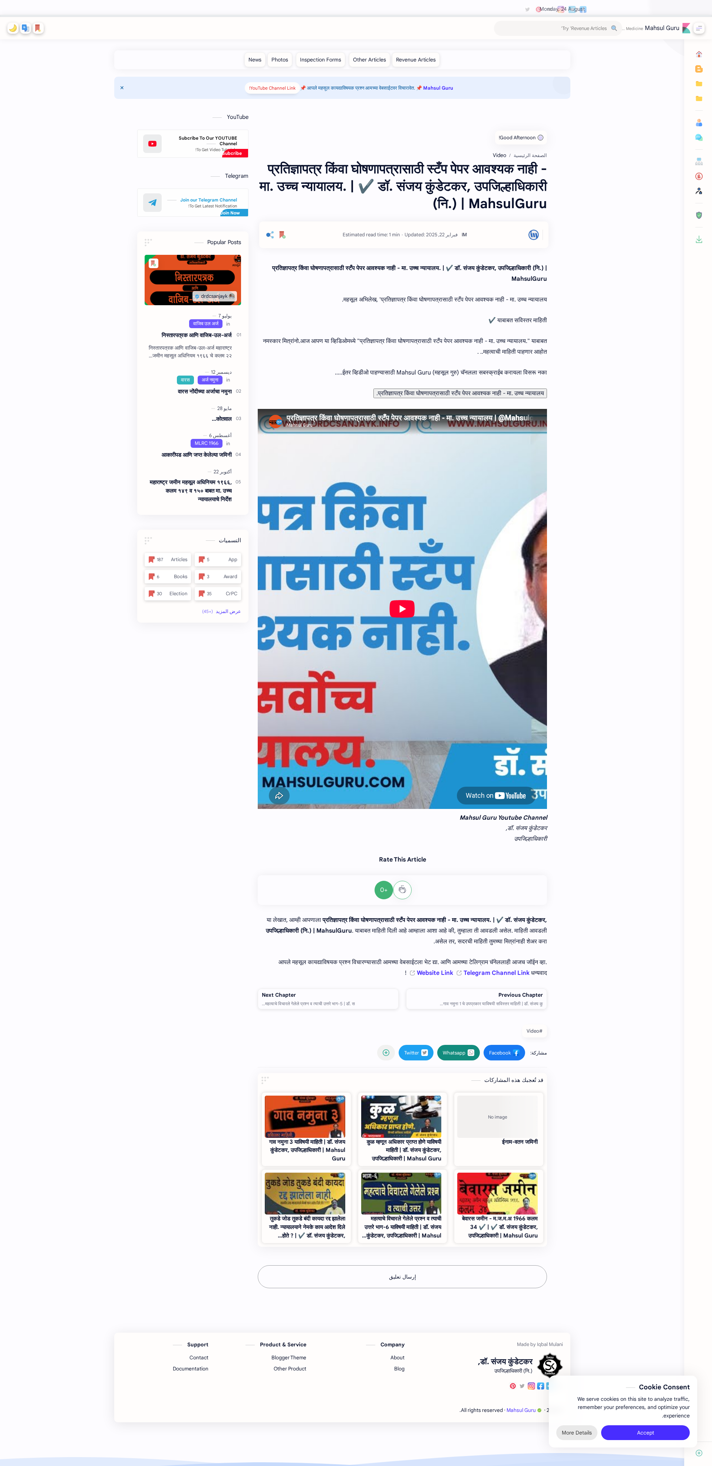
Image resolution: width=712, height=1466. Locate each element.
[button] (25, 28)
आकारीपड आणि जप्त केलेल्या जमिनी (197, 454)
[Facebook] (540, 1387)
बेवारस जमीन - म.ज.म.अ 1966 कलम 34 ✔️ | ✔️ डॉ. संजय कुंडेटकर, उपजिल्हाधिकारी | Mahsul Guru (500, 1227)
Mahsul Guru (662, 28)
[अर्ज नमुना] (210, 380)
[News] (254, 59)
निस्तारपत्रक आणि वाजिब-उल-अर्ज (197, 335)
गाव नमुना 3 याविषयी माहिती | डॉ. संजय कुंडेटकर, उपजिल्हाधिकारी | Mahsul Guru (307, 1150)
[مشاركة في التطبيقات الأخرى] (386, 1052)
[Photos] (279, 59)
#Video (535, 1031)
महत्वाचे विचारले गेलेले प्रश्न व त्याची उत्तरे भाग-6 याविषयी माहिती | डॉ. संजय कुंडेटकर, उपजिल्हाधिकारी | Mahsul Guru (403, 1227)
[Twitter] (522, 1387)
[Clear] (501, 28)
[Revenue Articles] (416, 59)
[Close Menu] (122, 87)
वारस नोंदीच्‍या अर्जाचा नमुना (205, 391)
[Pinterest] (513, 1387)
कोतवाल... (222, 418)
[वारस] (185, 380)
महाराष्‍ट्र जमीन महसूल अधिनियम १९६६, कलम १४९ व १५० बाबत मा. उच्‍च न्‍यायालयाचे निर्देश (191, 491)
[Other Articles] (369, 59)
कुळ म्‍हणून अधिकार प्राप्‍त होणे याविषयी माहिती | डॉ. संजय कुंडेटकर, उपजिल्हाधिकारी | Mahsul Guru (404, 1150)
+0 (384, 890)
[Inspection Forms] (320, 59)
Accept (645, 1432)
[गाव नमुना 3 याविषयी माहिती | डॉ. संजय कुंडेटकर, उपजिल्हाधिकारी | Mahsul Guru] (305, 1116)
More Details (577, 1432)
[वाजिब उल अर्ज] (205, 323)
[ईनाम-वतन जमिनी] (497, 1116)
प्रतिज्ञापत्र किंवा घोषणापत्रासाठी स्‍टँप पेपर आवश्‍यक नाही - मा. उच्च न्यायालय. (460, 393)
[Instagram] (531, 1387)
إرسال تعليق (402, 1276)
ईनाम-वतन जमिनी (520, 1141)
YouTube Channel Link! (272, 88)
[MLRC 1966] (206, 443)
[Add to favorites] (282, 234)
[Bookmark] (38, 28)
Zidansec (448, 1410)
